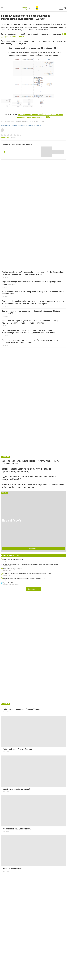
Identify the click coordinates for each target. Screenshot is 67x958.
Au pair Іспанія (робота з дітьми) (16, 789)
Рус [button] (61, 8)
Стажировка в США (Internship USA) (17, 829)
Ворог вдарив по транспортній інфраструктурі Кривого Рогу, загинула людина (30, 462)
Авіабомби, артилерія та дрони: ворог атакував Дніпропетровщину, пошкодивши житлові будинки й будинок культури (30, 321)
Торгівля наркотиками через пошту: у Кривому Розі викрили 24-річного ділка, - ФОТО (32, 312)
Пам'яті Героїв (11, 520)
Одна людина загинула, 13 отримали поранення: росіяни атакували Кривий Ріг (29, 478)
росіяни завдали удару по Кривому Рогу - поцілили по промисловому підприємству (27, 470)
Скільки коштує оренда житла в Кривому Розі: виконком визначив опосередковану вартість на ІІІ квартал (30, 341)
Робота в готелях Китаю (12, 869)
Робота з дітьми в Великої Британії (17, 749)
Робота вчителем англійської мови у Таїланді (21, 709)
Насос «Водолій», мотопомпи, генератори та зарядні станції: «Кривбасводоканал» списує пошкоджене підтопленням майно (28, 331)
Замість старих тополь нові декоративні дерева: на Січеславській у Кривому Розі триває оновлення (33, 485)
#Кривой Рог (31, 125)
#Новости (14, 125)
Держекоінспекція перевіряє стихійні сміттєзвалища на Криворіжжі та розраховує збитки (31, 283)
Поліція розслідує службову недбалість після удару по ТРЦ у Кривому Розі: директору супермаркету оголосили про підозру (33, 273)
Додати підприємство (33, 589)
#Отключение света (6, 125)
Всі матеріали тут (33, 548)
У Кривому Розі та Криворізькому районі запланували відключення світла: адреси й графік (33, 292)
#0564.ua (38, 125)
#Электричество (22, 125)
